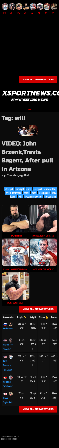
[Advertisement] (29, 46)
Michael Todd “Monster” (8, 346)
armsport (38, 189)
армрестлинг (50, 196)
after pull (9, 189)
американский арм (33, 196)
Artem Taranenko (13, 193)
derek (26, 193)
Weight (33, 317)
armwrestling (50, 189)
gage (34, 193)
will (20, 196)
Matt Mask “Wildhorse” (8, 384)
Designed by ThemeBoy (9, 439)
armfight (20, 189)
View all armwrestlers (38, 79)
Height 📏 (22, 317)
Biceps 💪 (43, 317)
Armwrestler (8, 317)
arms (28, 189)
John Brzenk (44, 193)
